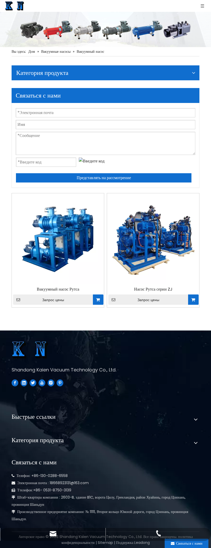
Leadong (142, 542)
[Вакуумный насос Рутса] (58, 239)
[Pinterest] (60, 382)
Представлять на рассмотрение (104, 178)
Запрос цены (53, 300)
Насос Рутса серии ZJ (153, 289)
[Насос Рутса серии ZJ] (153, 239)
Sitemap (105, 542)
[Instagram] (51, 382)
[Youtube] (42, 382)
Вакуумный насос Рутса (58, 289)
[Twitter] (33, 382)
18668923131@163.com (69, 482)
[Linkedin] (24, 382)
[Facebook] (15, 382)
